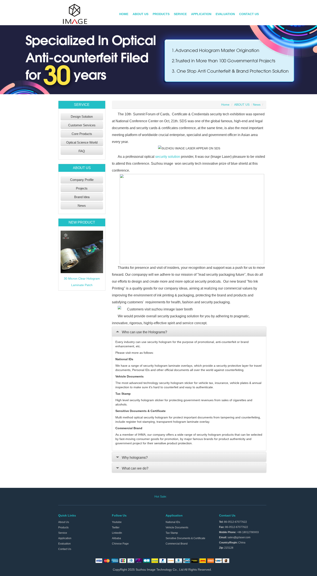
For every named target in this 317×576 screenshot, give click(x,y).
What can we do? (135, 468)
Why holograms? (135, 457)
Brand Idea (81, 197)
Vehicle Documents (177, 527)
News (82, 205)
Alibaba (116, 538)
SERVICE (180, 14)
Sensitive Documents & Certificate (185, 538)
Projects (82, 188)
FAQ (81, 151)
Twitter (115, 527)
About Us (63, 522)
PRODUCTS (161, 14)
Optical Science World (81, 142)
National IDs (173, 522)
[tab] (189, 331)
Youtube (117, 522)
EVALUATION (225, 14)
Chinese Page (120, 543)
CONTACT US (249, 14)
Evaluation (64, 543)
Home (225, 104)
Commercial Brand (177, 543)
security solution (167, 156)
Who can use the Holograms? (144, 332)
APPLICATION (201, 14)
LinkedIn (117, 532)
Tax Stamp (172, 532)
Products (63, 527)
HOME (123, 14)
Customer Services (82, 125)
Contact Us (64, 549)
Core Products (82, 134)
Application (64, 538)
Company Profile (82, 180)
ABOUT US (140, 14)
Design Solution (82, 116)
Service (62, 532)
